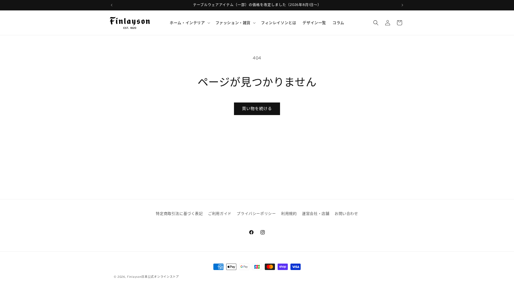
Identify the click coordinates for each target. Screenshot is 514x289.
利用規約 (289, 213)
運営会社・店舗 (315, 213)
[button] (189, 22)
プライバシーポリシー (256, 213)
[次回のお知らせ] (402, 5)
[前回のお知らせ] (112, 5)
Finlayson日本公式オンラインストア (153, 276)
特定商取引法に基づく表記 (179, 213)
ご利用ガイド (220, 213)
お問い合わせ (346, 213)
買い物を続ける (257, 108)
